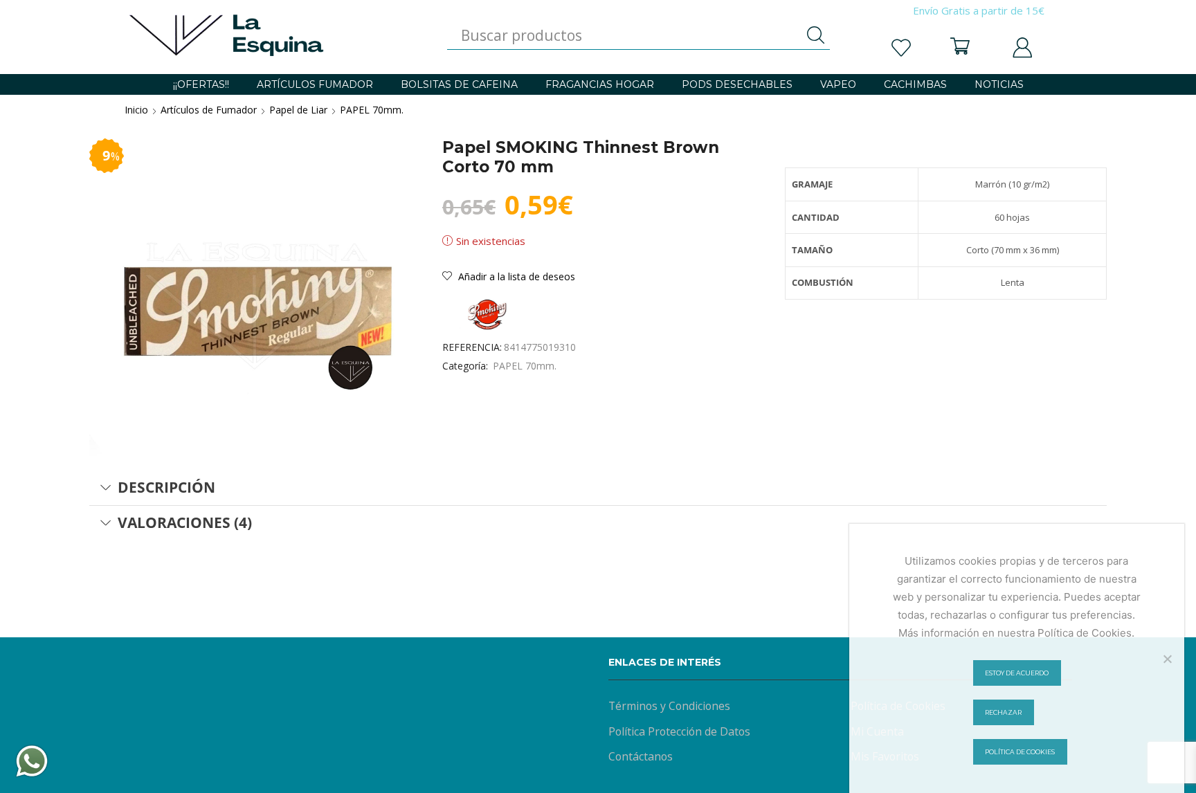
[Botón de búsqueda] (816, 35)
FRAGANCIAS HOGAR (599, 84)
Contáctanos (640, 756)
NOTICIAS (999, 84)
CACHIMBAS (915, 84)
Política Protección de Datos (679, 731)
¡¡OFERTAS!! (201, 84)
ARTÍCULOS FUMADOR (315, 84)
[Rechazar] (1167, 659)
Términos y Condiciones (669, 705)
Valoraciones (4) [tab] (185, 522)
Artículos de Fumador (209, 109)
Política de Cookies (1020, 752)
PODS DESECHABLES (737, 84)
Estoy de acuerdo (1017, 673)
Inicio (136, 109)
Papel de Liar (298, 109)
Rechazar (1003, 712)
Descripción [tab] (166, 487)
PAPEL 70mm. (372, 109)
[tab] (598, 488)
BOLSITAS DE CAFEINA (459, 84)
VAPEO (838, 84)
